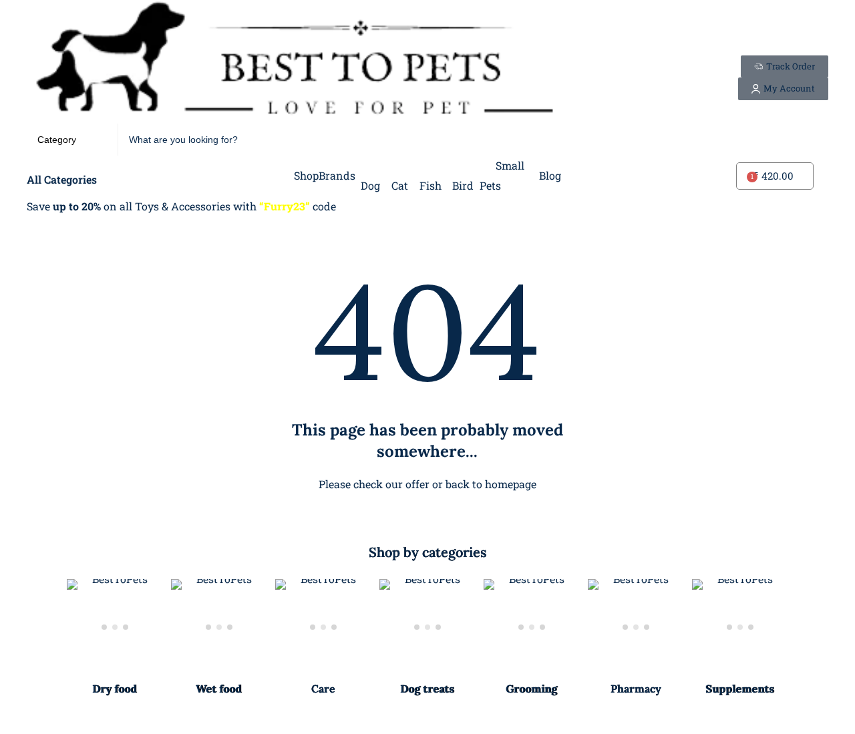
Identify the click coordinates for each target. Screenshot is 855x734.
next (811, 638)
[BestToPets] (294, 62)
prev (44, 638)
